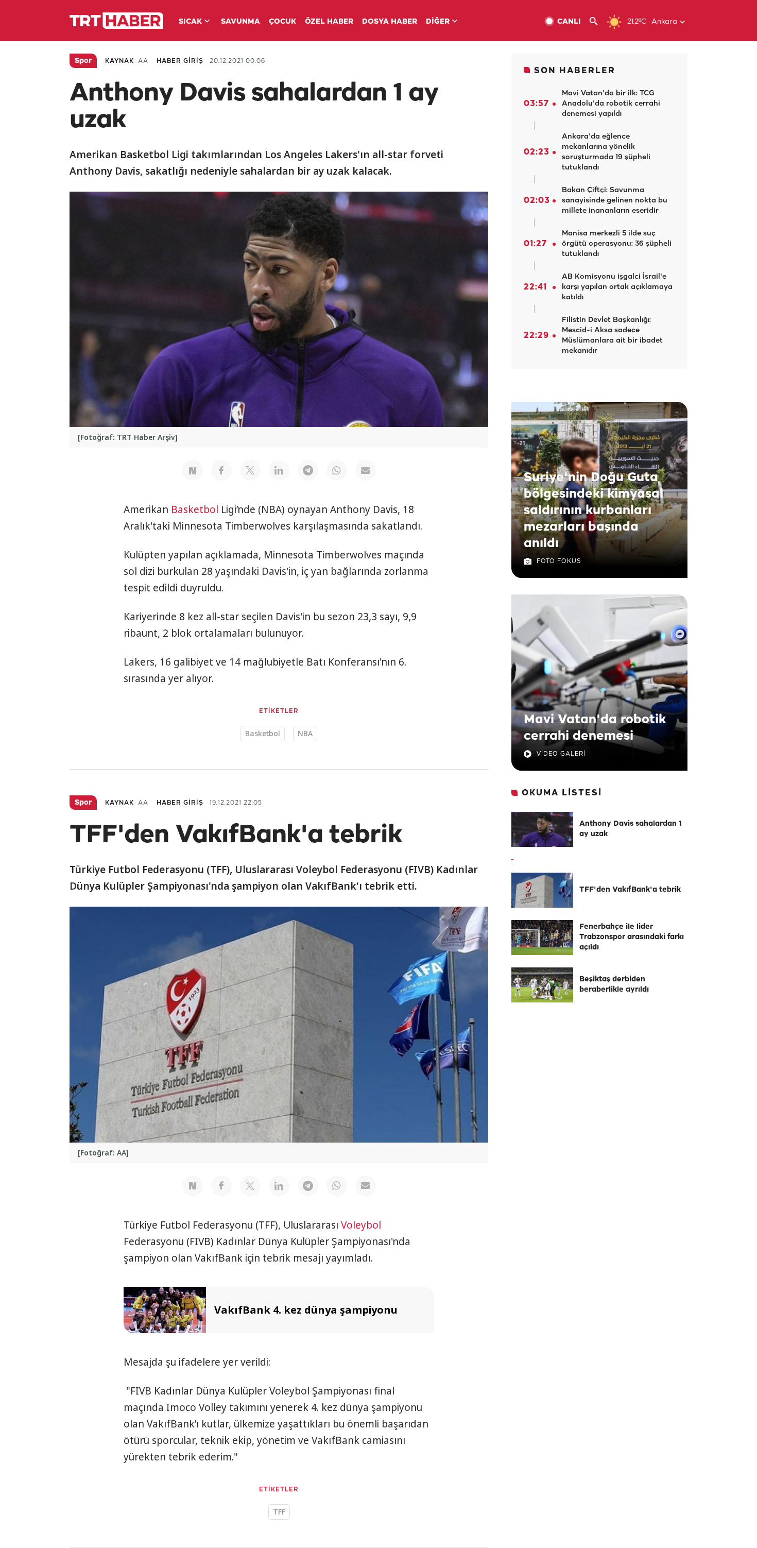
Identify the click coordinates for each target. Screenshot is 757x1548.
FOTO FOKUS (559, 561)
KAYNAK (119, 61)
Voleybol (361, 1225)
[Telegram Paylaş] (308, 470)
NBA (305, 733)
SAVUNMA (240, 22)
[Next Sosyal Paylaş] (192, 470)
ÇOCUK (282, 22)
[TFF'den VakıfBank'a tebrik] (542, 890)
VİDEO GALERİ (561, 754)
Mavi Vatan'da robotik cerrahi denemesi (595, 728)
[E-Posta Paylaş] (365, 470)
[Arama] (598, 21)
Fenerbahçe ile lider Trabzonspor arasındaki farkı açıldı (631, 937)
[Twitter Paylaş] (250, 470)
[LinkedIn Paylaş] (279, 470)
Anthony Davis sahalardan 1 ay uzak (630, 829)
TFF (279, 1512)
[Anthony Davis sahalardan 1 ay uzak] (542, 829)
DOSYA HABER (389, 22)
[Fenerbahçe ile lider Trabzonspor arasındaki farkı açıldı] (542, 937)
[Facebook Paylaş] (221, 470)
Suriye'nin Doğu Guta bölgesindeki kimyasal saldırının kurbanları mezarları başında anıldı (593, 510)
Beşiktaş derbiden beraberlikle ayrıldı (614, 985)
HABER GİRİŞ (180, 61)
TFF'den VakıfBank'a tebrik (630, 890)
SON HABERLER (574, 70)
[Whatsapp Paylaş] (336, 470)
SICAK (190, 22)
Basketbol (194, 509)
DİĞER (438, 22)
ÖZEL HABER (329, 22)
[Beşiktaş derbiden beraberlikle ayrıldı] (542, 984)
